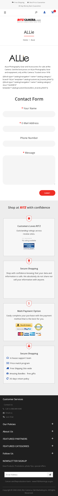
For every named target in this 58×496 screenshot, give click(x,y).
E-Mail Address (30, 123)
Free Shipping (19, 2)
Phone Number (29, 138)
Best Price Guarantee (37, 2)
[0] (52, 12)
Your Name (30, 108)
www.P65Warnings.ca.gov (42, 481)
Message (30, 152)
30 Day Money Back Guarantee (30, 6)
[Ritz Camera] (29, 21)
